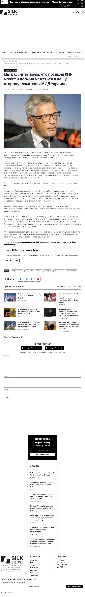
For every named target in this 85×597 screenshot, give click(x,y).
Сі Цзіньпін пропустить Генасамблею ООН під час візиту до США (29, 311)
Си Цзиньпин (59, 271)
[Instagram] (82, 12)
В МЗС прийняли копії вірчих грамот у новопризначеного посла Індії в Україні (42, 518)
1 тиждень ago (24, 329)
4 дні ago (23, 316)
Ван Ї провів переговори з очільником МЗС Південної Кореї (29, 296)
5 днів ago (64, 318)
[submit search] (82, 56)
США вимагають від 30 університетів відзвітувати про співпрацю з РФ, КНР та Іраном (68, 298)
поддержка (48, 271)
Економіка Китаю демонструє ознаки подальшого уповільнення (42, 529)
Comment (7, 356)
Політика (13, 70)
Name (6, 376)
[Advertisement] (42, 33)
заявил (27, 155)
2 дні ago (23, 300)
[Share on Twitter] (26, 279)
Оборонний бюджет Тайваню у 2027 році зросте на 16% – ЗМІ (42, 485)
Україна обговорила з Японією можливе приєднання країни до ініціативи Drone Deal (42, 541)
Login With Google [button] (56, 348)
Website (6, 390)
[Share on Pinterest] (38, 279)
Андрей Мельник (17, 271)
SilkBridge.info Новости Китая (25, 250)
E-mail (6, 383)
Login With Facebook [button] (33, 348)
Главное (38, 271)
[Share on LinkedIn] (32, 279)
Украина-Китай (71, 271)
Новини (6, 61)
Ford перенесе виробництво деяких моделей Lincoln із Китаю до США (42, 496)
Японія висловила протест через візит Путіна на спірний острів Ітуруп (29, 324)
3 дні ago (63, 305)
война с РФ (29, 271)
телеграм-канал (31, 255)
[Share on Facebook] (20, 279)
